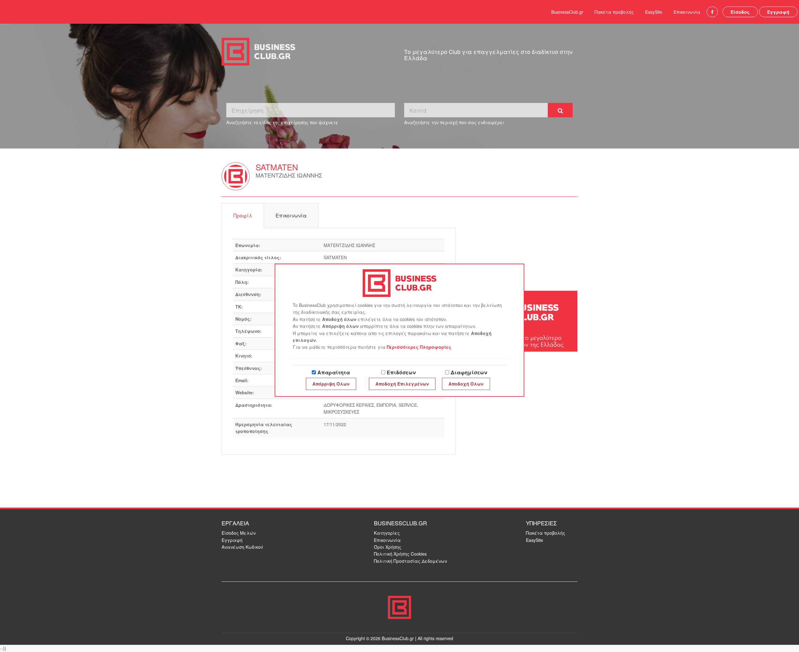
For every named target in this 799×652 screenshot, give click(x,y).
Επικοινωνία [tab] (291, 215)
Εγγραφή (778, 12)
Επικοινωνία (687, 12)
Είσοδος (740, 12)
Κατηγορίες (387, 533)
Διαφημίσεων (469, 372)
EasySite (653, 12)
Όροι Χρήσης (387, 547)
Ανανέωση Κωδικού (242, 547)
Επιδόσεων (401, 372)
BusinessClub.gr (567, 12)
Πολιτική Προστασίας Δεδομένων (410, 561)
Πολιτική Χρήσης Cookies (400, 554)
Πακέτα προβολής (614, 12)
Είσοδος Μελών (239, 533)
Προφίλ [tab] (242, 215)
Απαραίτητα (333, 372)
